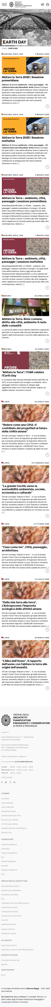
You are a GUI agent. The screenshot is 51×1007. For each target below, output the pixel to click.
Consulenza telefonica (11, 916)
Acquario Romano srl (10, 960)
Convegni (5, 849)
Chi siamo (5, 799)
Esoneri (4, 866)
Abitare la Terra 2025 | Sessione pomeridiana (23, 78)
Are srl (4, 964)
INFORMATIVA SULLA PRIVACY (14, 997)
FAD (2, 857)
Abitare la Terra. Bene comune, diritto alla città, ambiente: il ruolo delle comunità (24, 322)
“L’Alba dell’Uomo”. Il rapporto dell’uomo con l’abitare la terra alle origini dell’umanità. (24, 664)
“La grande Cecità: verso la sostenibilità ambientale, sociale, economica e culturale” (23, 489)
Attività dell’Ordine (9, 824)
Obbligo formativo (9, 870)
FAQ (2, 874)
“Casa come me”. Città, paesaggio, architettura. (25, 548)
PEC (2, 899)
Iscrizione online (8, 811)
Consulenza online (9, 907)
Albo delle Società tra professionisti (17, 950)
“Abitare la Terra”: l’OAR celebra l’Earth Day (23, 373)
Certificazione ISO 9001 (11, 816)
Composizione (7, 803)
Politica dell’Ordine (9, 820)
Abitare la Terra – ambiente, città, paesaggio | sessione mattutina (24, 260)
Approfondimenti (8, 861)
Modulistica (6, 832)
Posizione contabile (9, 895)
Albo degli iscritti (9, 945)
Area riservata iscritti (10, 886)
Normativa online (8, 933)
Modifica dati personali (11, 890)
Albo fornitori (7, 807)
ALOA (3, 975)
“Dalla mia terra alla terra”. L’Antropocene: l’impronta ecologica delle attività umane (22, 606)
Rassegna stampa (8, 924)
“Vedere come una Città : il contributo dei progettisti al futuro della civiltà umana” (24, 428)
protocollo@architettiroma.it (24, 761)
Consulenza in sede (9, 912)
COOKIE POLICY (36, 997)
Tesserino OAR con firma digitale (15, 903)
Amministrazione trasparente (14, 828)
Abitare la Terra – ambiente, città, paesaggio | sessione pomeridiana (24, 199)
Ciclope (4, 920)
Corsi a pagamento (9, 853)
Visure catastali (8, 929)
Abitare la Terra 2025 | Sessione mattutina (23, 139)
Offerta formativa (9, 845)
